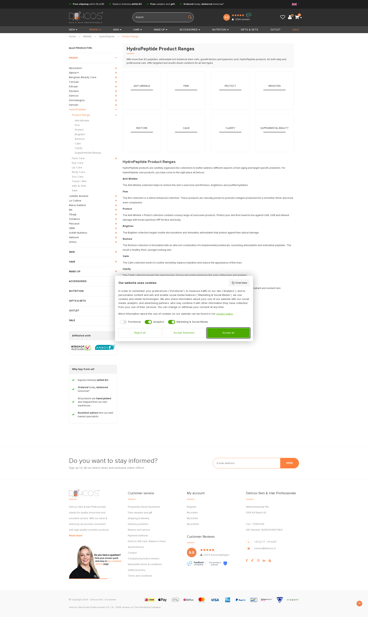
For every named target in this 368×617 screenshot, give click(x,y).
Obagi (72, 214)
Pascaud (74, 223)
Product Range (130, 36)
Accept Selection (184, 332)
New (72, 29)
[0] (297, 17)
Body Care (78, 172)
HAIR (136, 29)
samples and (162, 4)
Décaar (73, 86)
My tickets (192, 518)
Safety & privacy (136, 570)
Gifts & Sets (79, 186)
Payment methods (138, 535)
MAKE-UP (159, 29)
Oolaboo (74, 219)
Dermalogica (77, 100)
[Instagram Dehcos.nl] (258, 560)
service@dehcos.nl (265, 548)
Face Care (78, 158)
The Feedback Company (147, 607)
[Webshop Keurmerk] (81, 347)
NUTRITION (219, 29)
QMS (72, 228)
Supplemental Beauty (88, 152)
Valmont (74, 237)
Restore (80, 139)
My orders (192, 512)
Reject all (139, 332)
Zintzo (73, 242)
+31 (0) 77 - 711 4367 (265, 542)
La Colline (75, 200)
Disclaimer (110, 600)
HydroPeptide (107, 36)
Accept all (228, 332)
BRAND (93, 29)
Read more (75, 535)
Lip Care (77, 167)
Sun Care (78, 176)
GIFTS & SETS (249, 29)
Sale (74, 190)
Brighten (80, 134)
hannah (73, 105)
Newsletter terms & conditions (145, 564)
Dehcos (74, 95)
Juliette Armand (78, 196)
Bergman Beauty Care (82, 77)
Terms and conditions (140, 576)
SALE (296, 29)
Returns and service (139, 530)
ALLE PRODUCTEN (80, 48)
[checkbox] (129, 322)
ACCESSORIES (189, 29)
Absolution (75, 68)
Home (72, 36)
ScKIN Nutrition (78, 233)
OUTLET (275, 29)
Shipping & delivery (138, 518)
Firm (77, 125)
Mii (70, 210)
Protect (79, 129)
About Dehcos (136, 547)
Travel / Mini (79, 181)
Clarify (78, 148)
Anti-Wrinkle (82, 120)
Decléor (74, 91)
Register (191, 507)
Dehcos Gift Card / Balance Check (147, 541)
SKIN (116, 29)
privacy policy (224, 314)
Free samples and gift (140, 512)
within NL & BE (88, 4)
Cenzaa (74, 82)
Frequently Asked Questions (144, 507)
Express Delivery (127, 4)
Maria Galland (77, 205)
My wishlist (193, 524)
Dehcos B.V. (96, 600)
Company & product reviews (143, 558)
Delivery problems (138, 524)
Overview (241, 282)
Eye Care (77, 163)
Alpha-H (74, 72)
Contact (132, 553)
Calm (78, 143)
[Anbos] (105, 347)
